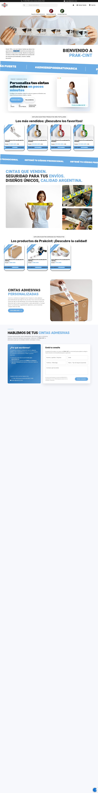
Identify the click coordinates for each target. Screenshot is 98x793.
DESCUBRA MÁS (15, 310)
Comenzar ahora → (16, 99)
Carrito (93, 5)
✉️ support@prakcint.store (16, 380)
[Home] (73, 5)
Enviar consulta (81, 379)
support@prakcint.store (71, 1)
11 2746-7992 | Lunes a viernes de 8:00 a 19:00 (34, 1)
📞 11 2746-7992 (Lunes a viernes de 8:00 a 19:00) (21, 378)
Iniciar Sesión (82, 5)
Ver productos (29, 99)
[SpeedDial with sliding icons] (95, 790)
